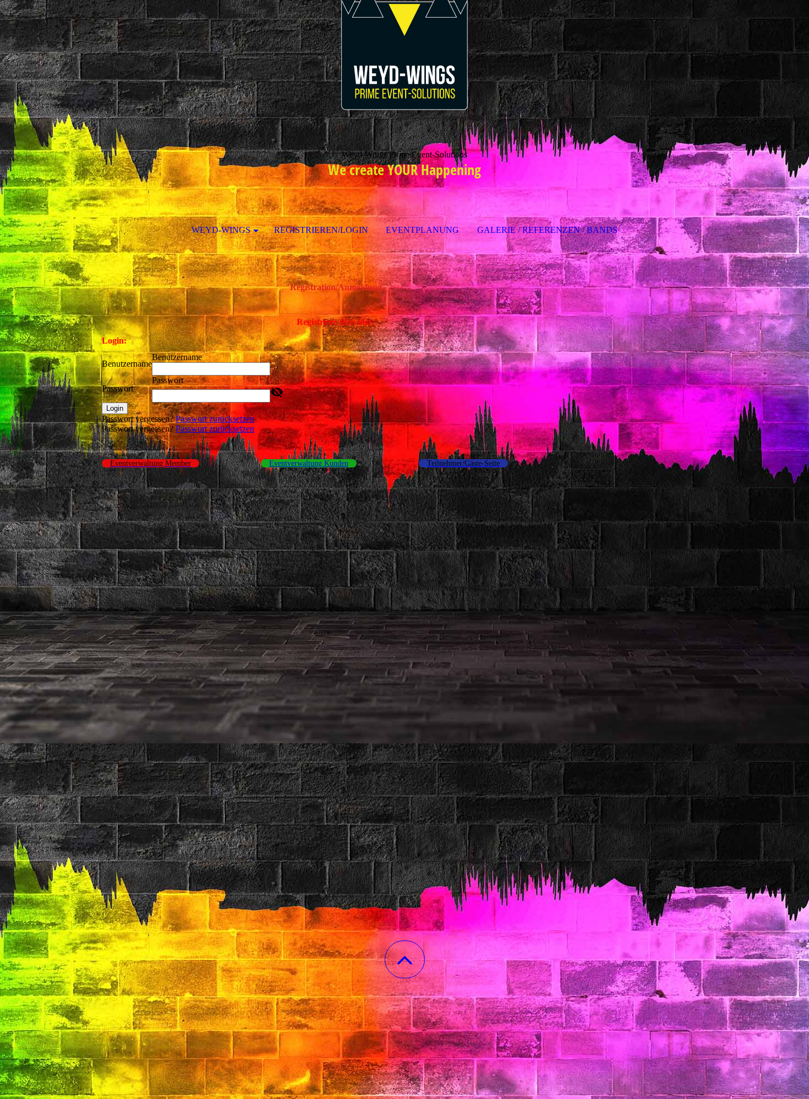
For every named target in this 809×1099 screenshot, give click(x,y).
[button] (405, 959)
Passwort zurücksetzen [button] (215, 418)
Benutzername (127, 363)
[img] (404, 55)
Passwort (117, 388)
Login (114, 408)
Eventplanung (422, 230)
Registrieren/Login (321, 230)
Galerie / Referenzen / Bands (547, 230)
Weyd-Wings (221, 230)
